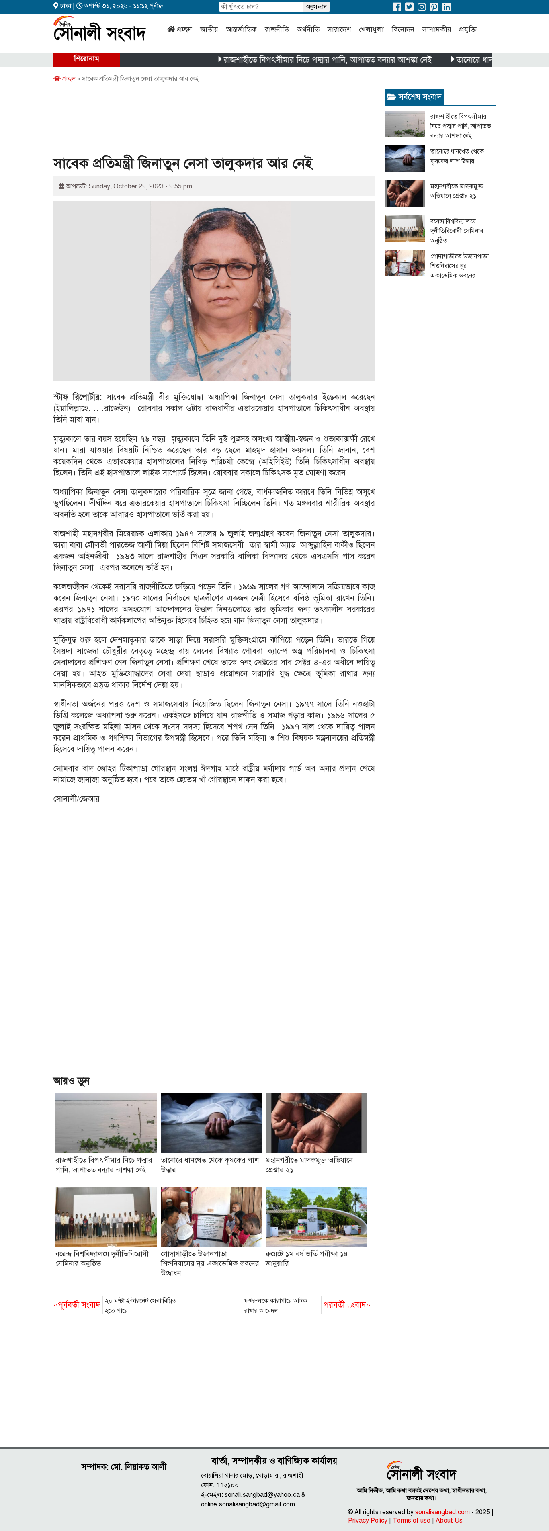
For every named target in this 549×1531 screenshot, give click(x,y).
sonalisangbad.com (442, 1512)
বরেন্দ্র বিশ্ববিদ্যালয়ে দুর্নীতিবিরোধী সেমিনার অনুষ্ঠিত (456, 231)
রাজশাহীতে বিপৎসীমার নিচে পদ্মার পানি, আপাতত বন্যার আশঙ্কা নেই (301, 60)
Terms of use (411, 1521)
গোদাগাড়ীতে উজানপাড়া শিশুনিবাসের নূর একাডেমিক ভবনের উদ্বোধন (210, 1263)
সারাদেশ (339, 29)
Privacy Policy (367, 1521)
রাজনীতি (277, 29)
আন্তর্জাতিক (241, 29)
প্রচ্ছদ (184, 29)
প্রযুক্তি (468, 29)
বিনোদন (403, 29)
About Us (449, 1521)
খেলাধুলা (371, 29)
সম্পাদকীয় (436, 29)
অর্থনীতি (308, 29)
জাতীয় (209, 29)
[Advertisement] (199, 122)
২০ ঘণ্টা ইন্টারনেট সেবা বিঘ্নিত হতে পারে (114, 1306)
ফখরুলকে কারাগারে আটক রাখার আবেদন (307, 1306)
